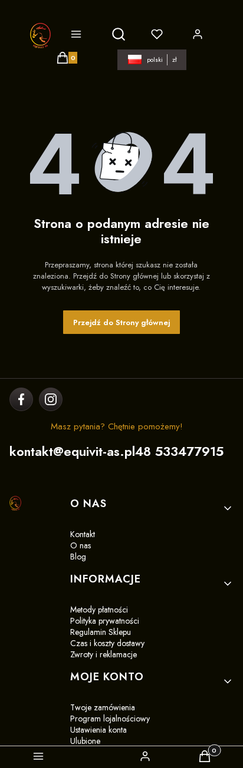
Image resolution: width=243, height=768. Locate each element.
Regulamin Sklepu (100, 632)
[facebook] (21, 399)
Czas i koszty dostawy (107, 643)
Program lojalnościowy (110, 718)
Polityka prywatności (104, 621)
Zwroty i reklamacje (103, 654)
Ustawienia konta (98, 730)
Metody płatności (99, 609)
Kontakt (82, 534)
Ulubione (85, 741)
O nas (80, 545)
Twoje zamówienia (102, 707)
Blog (78, 556)
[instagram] (51, 399)
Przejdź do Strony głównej (121, 322)
